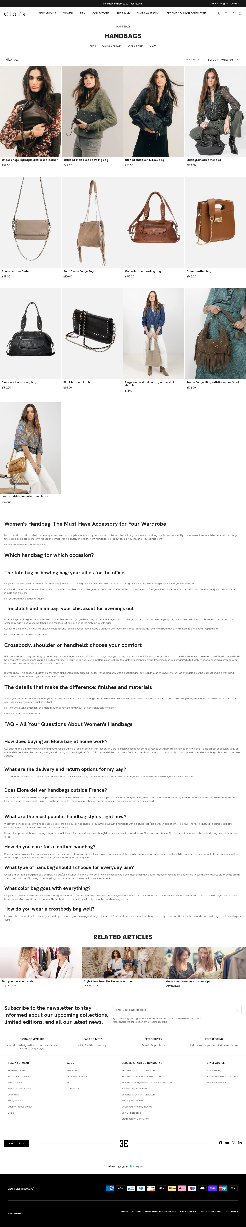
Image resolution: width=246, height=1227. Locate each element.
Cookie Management (210, 1211)
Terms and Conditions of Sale (160, 1211)
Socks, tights (135, 46)
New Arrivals (47, 13)
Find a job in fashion (133, 1100)
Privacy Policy (188, 1211)
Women (68, 13)
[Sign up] (237, 1010)
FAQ (69, 1082)
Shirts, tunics (15, 1082)
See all (11, 1112)
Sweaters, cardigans (19, 1088)
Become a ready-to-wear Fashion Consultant (147, 1082)
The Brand (123, 13)
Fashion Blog (214, 1070)
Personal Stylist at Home (135, 1088)
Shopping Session (148, 13)
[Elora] (15, 13)
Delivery (124, 1211)
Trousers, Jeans (16, 1070)
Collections (100, 13)
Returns (136, 1211)
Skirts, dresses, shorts (19, 1076)
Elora (18, 1213)
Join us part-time (131, 1112)
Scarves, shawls (112, 46)
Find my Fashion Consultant (222, 1076)
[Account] (218, 13)
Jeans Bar (13, 1094)
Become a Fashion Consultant (187, 13)
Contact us (73, 1088)
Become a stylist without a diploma (141, 1076)
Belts (93, 46)
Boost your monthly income (137, 1106)
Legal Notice (231, 1211)
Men (82, 13)
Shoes (152, 46)
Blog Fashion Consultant (135, 1118)
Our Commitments (77, 1076)
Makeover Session (217, 1082)
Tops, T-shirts (15, 1100)
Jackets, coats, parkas (20, 1106)
